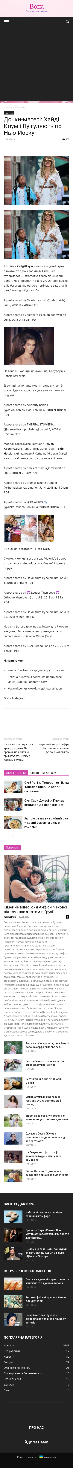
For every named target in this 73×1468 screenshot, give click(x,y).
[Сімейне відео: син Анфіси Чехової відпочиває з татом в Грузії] (36, 879)
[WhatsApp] (33, 147)
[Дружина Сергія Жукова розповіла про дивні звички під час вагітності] (13, 1138)
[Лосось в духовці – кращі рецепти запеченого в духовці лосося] (13, 1284)
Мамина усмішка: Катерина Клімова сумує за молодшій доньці (43, 1100)
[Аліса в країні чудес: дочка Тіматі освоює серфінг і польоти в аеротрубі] (13, 1047)
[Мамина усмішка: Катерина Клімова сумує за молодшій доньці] (13, 1101)
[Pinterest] (24, 147)
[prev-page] (6, 836)
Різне (20, 1457)
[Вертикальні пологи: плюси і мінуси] (13, 1083)
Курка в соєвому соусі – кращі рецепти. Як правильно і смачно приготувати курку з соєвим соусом (19, 752)
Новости (20, 107)
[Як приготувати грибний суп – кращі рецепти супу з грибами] (13, 822)
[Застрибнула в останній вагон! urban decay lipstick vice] (13, 1065)
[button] (6, 22)
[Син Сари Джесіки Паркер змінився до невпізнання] (13, 804)
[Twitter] (16, 147)
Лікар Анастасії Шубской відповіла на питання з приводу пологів (45, 1319)
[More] (42, 147)
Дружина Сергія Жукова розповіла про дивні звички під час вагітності (45, 1137)
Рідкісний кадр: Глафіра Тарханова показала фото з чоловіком (54, 748)
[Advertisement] (36, 65)
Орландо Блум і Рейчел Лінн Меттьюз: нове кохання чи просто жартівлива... (47, 1234)
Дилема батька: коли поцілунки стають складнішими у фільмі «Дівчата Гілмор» (46, 1253)
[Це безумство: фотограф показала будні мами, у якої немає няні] (13, 1157)
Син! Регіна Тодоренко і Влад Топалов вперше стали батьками (46, 787)
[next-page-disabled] (12, 836)
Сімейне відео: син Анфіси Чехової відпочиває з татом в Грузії (35, 909)
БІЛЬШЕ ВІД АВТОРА (43, 772)
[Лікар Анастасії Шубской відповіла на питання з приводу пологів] (13, 1319)
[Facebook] (7, 147)
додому (8, 107)
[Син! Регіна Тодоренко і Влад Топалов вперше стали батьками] (13, 787)
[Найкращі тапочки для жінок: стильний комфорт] (13, 1216)
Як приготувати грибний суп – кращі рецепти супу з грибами (46, 822)
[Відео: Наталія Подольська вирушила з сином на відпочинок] (13, 1175)
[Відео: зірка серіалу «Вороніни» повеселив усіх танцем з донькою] (13, 1120)
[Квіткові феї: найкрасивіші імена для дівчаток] (13, 1301)
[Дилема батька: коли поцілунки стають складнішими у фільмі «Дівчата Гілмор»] (13, 1253)
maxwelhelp (10, 916)
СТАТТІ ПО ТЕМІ (16, 772)
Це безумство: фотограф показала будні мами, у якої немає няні (43, 1156)
